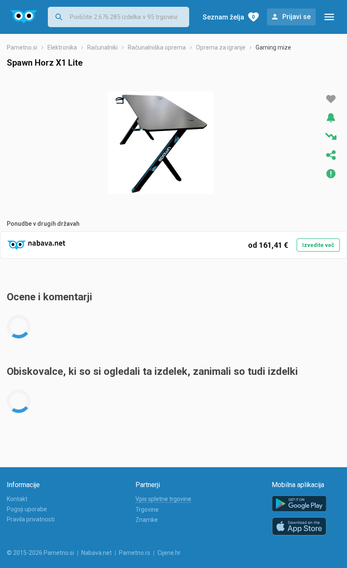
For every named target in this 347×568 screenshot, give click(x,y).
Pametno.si (22, 47)
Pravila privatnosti (31, 519)
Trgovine (147, 509)
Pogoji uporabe (27, 509)
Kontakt (17, 499)
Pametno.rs (134, 552)
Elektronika (62, 47)
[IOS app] (299, 526)
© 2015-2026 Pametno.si (40, 552)
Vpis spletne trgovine (163, 499)
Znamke (146, 519)
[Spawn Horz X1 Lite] (161, 143)
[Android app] (299, 504)
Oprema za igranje (220, 47)
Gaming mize (273, 47)
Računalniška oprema (157, 47)
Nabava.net (96, 552)
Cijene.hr (169, 552)
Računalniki (102, 47)
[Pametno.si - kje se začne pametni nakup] (24, 17)
